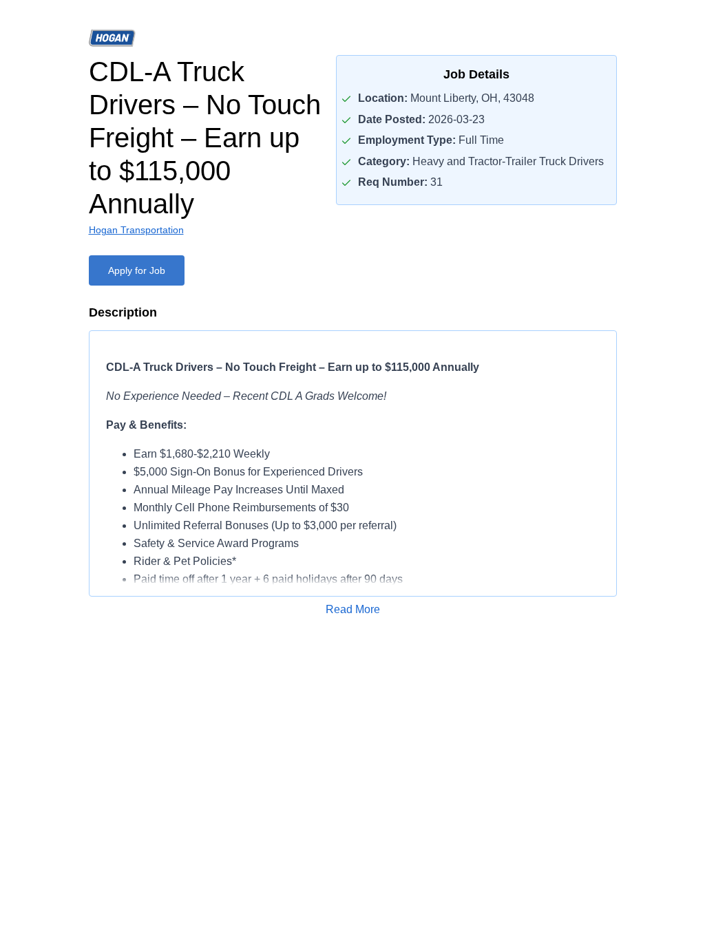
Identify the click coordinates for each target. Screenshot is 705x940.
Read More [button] (353, 609)
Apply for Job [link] (136, 270)
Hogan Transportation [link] (136, 229)
